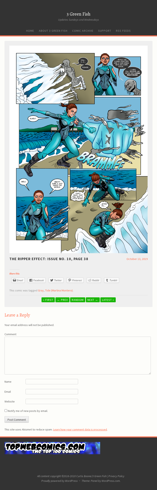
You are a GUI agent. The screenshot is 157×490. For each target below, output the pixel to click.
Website (9, 401)
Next (92, 300)
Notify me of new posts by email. (28, 411)
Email (7, 391)
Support (104, 31)
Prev (62, 300)
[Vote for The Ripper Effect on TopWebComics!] (52, 453)
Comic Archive (82, 31)
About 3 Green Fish (53, 31)
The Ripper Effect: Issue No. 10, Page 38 (48, 258)
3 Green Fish (78, 14)
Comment (10, 334)
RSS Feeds (123, 31)
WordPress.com (111, 481)
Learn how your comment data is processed (80, 429)
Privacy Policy (116, 476)
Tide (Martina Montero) (59, 290)
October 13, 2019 (137, 259)
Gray (41, 290)
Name (7, 381)
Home (30, 31)
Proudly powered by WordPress (59, 481)
